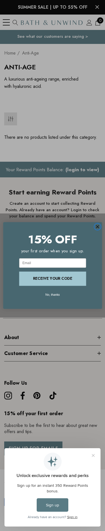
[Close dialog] (97, 227)
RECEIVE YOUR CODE (52, 278)
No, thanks (52, 294)
